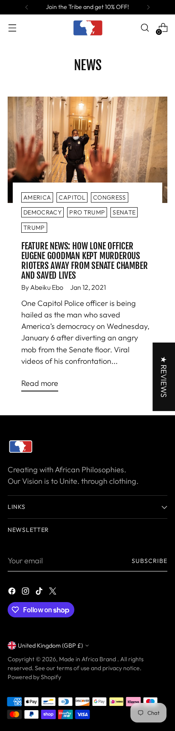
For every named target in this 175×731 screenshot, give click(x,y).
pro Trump (87, 212)
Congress (109, 197)
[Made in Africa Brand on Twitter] (53, 592)
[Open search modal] (144, 28)
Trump (34, 227)
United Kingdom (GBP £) (50, 645)
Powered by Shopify (34, 677)
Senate (124, 212)
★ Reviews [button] (164, 376)
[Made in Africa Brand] (87, 27)
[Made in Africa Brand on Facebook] (13, 592)
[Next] (148, 7)
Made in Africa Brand (88, 659)
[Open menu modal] (12, 28)
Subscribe (150, 561)
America (37, 197)
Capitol (72, 197)
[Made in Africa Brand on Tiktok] (40, 592)
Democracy (42, 212)
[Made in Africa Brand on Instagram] (26, 592)
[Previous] (26, 7)
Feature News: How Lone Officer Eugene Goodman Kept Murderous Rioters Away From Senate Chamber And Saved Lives (84, 260)
